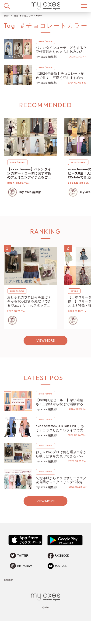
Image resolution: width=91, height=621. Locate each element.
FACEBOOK (62, 555)
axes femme (45, 41)
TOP (6, 15)
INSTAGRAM (24, 566)
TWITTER (22, 555)
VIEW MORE (45, 340)
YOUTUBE (61, 566)
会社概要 (8, 580)
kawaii (74, 291)
